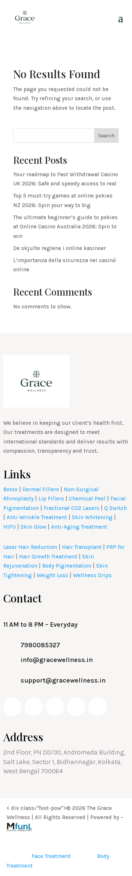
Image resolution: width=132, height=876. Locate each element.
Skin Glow (33, 527)
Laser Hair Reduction (30, 547)
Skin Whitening (92, 517)
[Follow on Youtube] (34, 707)
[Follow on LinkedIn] (76, 707)
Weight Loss (52, 575)
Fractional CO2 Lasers (71, 508)
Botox (10, 489)
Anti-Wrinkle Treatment (37, 517)
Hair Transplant (82, 547)
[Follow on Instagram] (55, 707)
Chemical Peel (87, 498)
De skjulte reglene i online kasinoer (59, 248)
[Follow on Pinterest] (97, 707)
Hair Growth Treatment (48, 556)
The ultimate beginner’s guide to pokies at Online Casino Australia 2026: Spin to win (65, 226)
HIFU (9, 527)
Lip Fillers (51, 498)
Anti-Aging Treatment (79, 527)
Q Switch (115, 508)
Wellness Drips (92, 575)
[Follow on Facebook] (12, 707)
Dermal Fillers (40, 489)
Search (106, 136)
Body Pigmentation (66, 565)
